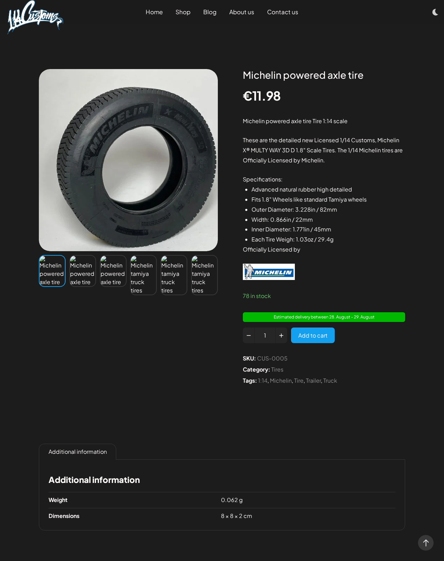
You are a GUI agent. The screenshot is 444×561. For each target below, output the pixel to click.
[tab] (77, 452)
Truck (330, 380)
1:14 (262, 380)
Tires (277, 369)
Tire (299, 380)
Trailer (313, 380)
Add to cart (312, 335)
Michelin (281, 380)
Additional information (78, 451)
